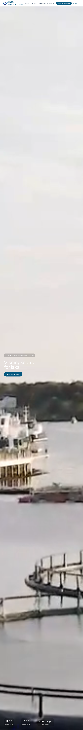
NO (76, 3)
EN (79, 3)
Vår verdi (34, 3)
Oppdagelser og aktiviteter (47, 3)
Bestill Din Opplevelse (64, 3)
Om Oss (27, 3)
